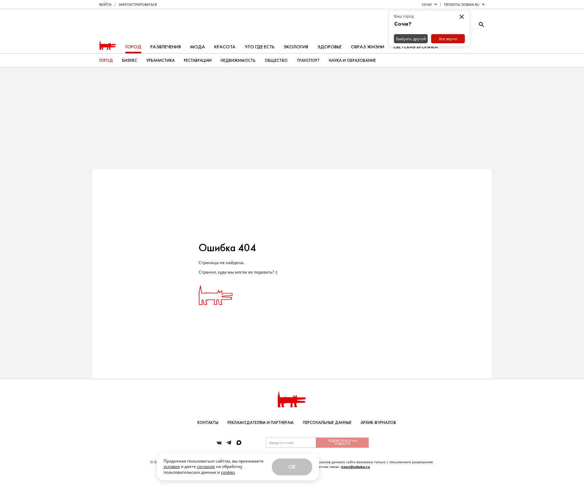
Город (133, 47)
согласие (206, 466)
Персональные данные (327, 422)
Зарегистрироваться (138, 4)
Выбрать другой (411, 38)
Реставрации (198, 60)
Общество (276, 60)
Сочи (427, 4)
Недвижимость (238, 60)
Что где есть (259, 47)
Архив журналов (378, 422)
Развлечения (165, 47)
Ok (292, 467)
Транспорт (308, 60)
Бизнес (129, 60)
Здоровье (329, 47)
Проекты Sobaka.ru (461, 4)
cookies (228, 472)
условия (172, 466)
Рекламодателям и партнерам (260, 422)
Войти (105, 4)
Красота (225, 47)
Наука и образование (352, 60)
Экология (296, 47)
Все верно (448, 38)
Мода (197, 47)
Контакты (207, 422)
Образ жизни (367, 47)
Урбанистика (160, 60)
